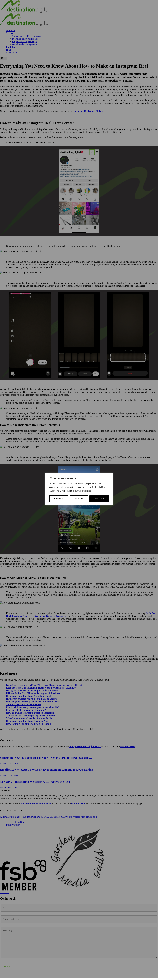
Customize (58, 498)
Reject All (79, 498)
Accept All (99, 498)
